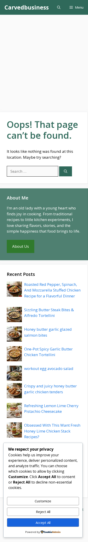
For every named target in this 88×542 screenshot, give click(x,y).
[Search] (65, 171)
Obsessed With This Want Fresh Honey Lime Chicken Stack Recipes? (52, 431)
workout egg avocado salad (48, 368)
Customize (43, 501)
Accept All (43, 522)
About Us (20, 246)
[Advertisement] (44, 61)
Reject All (43, 511)
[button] (59, 7)
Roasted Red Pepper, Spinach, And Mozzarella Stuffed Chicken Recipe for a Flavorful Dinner (52, 290)
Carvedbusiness (27, 7)
